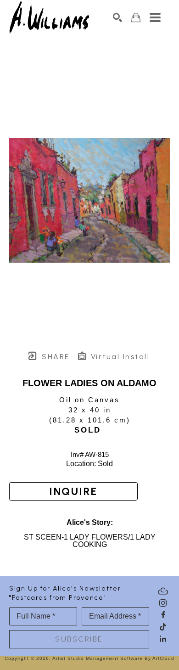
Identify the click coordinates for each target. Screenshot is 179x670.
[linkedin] (163, 639)
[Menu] (155, 17)
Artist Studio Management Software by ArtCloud (113, 658)
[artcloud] (163, 591)
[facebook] (163, 615)
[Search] (117, 17)
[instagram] (163, 603)
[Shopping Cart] (135, 17)
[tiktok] (163, 627)
